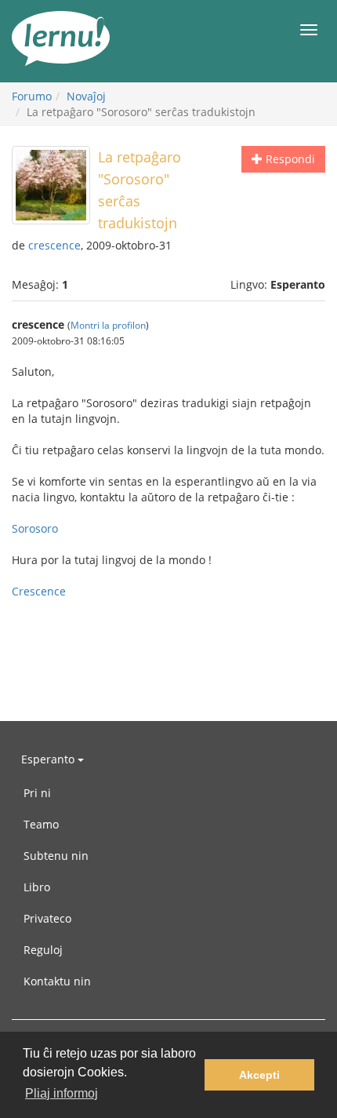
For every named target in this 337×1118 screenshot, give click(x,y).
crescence (54, 245)
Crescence (39, 591)
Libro (37, 886)
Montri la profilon (108, 325)
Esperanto (49, 759)
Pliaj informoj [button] (61, 1093)
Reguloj (43, 949)
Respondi (289, 158)
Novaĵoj (86, 96)
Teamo (41, 824)
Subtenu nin (56, 855)
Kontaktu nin (57, 981)
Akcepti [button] (259, 1075)
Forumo (32, 96)
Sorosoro (35, 528)
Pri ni (37, 792)
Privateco (47, 918)
